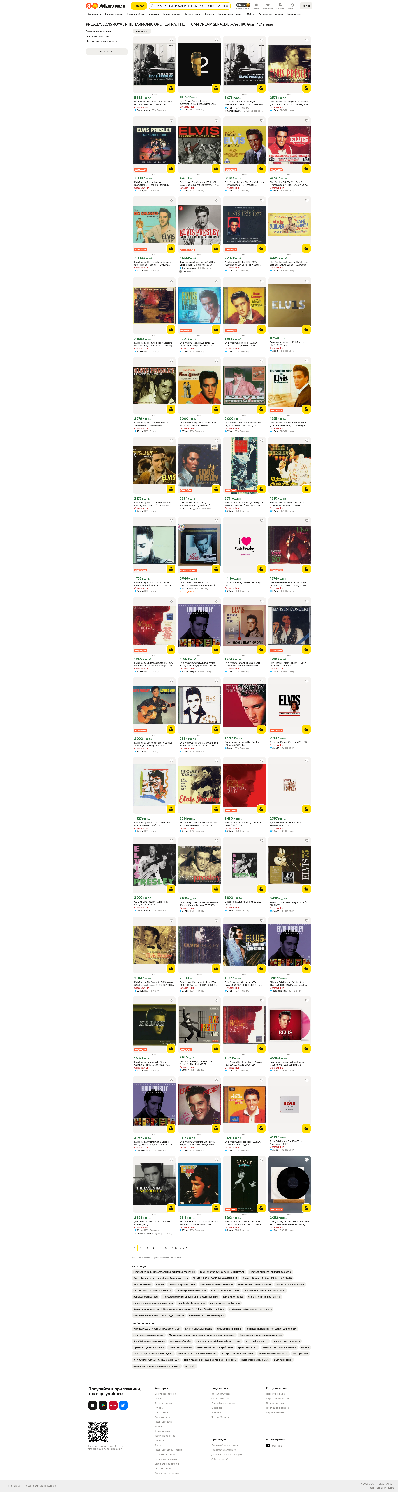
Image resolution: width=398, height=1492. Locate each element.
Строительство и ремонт (167, 1463)
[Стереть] (227, 6)
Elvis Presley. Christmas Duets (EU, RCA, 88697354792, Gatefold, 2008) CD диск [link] (154, 664)
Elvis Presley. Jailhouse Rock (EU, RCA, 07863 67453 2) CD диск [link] (243, 1143)
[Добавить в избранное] (171, 40)
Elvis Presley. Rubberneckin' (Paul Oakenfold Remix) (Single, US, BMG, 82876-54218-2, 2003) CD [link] (151, 1063)
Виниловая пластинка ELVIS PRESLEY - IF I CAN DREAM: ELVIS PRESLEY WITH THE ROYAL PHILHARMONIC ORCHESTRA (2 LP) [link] (153, 103)
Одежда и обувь (163, 1417)
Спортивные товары (165, 1454)
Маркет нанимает (275, 1412)
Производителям (275, 1403)
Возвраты (216, 1412)
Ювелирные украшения (167, 1473)
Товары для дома (163, 1422)
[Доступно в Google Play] (103, 1409)
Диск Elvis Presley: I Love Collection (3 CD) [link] (243, 584)
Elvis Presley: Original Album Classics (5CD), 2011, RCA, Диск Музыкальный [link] (198, 664)
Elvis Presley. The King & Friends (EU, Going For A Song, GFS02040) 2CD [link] (197, 344)
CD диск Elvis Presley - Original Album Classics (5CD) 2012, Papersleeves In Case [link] (288, 983)
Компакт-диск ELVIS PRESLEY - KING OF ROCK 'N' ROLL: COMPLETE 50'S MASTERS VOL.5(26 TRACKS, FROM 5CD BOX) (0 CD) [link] (243, 1223)
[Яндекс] (390, 1488)
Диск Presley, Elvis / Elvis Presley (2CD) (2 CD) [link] (243, 903)
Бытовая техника (163, 1403)
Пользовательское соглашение (40, 1486)
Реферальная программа (278, 1398)
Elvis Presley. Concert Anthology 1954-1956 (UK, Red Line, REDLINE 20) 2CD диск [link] (198, 983)
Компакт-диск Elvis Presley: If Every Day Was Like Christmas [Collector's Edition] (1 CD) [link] (244, 504)
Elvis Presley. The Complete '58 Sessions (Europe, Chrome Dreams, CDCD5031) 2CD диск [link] (199, 904)
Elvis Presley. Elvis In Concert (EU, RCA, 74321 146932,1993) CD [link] (288, 664)
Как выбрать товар (220, 1394)
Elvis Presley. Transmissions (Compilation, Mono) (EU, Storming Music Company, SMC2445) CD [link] (151, 183)
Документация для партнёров (226, 1454)
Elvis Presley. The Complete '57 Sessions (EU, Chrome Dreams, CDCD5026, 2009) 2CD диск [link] (199, 824)
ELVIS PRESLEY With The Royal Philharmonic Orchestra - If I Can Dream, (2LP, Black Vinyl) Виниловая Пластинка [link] (244, 103)
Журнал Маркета (220, 1417)
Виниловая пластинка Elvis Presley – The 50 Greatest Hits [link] (243, 743)
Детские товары (163, 1468)
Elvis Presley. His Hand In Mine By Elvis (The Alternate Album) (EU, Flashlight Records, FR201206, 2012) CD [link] (288, 424)
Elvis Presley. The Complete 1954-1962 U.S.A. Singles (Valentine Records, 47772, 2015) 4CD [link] (199, 183)
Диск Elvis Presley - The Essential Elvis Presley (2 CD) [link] (152, 1223)
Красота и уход (162, 1431)
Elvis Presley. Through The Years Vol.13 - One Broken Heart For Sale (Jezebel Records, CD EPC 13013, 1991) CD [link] (243, 664)
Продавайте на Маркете (223, 1450)
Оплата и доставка (220, 1398)
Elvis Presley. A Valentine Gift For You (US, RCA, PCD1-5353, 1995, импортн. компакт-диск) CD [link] (198, 1143)
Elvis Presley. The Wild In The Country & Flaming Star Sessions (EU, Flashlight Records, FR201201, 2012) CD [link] (153, 504)
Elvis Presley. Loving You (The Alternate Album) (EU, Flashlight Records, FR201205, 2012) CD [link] (153, 744)
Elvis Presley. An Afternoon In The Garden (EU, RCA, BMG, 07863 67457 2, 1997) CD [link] (244, 983)
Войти (306, 5)
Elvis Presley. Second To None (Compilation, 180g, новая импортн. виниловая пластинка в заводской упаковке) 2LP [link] (197, 102)
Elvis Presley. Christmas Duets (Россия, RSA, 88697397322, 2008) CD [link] (243, 1063)
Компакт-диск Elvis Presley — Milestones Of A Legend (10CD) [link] (195, 504)
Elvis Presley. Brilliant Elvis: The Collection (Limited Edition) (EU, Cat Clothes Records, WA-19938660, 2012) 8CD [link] (244, 183)
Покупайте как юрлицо (223, 1403)
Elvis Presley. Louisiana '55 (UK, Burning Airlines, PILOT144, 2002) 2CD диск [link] (199, 744)
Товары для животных (166, 1459)
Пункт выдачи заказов (277, 1408)
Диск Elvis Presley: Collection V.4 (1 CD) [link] (289, 742)
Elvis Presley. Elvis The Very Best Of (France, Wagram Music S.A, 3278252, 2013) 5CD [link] (288, 183)
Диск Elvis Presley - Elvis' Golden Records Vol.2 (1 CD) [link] (285, 824)
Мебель (158, 1398)
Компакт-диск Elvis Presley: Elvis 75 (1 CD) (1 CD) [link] (288, 903)
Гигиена (159, 1408)
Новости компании (275, 1394)
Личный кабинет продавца (224, 1445)
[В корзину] (171, 88)
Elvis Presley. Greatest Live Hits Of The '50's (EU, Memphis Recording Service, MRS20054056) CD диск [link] (288, 584)
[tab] (94, 14)
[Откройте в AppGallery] (113, 1409)
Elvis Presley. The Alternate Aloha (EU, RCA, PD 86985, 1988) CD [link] (152, 824)
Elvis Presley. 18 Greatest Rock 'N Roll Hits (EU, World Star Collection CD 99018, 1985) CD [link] (287, 504)
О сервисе (216, 1408)
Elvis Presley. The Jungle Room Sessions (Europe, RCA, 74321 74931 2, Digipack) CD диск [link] (153, 344)
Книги (158, 1445)
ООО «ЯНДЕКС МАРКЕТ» (381, 1484)
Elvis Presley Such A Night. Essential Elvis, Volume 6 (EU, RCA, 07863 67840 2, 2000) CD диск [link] (153, 584)
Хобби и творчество (165, 1436)
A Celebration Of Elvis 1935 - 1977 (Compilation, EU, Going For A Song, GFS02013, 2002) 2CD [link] (242, 263)
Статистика (14, 1486)
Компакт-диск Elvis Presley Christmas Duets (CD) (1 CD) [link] (243, 824)
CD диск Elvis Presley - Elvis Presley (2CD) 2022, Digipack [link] (151, 903)
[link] (164, 1271)
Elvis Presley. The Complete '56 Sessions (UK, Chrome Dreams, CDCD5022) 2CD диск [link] (153, 983)
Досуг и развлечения (165, 1394)
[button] (142, 31)
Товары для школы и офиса (168, 1450)
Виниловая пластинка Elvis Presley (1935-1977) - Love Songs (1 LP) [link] (287, 1063)
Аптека (158, 1426)
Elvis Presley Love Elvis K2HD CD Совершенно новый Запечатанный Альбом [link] (197, 584)
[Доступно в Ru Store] (123, 1409)
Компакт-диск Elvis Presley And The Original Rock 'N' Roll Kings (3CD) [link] (197, 263)
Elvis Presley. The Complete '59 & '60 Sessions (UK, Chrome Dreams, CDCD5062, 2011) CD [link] (152, 424)
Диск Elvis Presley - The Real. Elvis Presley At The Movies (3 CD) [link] (196, 1062)
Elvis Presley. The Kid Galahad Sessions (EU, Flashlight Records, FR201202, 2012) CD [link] (152, 263)
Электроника (161, 1412)
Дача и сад (160, 1440)
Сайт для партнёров (221, 1459)
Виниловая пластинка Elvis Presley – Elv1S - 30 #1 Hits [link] (288, 343)
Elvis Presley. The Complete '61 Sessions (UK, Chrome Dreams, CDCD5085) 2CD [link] (289, 103)
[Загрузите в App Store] (92, 1409)
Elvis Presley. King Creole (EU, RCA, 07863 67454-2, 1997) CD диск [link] (241, 344)
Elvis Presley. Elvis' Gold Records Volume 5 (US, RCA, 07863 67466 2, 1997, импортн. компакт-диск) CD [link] (199, 1223)
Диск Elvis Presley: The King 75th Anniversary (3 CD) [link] (286, 1142)
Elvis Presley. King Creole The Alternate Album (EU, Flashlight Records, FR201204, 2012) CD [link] (198, 424)
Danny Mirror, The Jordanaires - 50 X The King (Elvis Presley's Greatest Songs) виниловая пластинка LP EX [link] (289, 1223)
